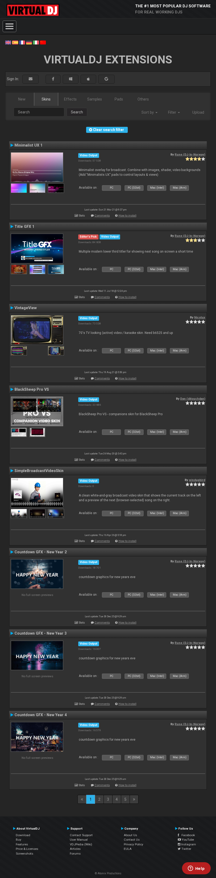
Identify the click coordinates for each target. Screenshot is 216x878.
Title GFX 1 (24, 226)
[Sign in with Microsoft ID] (70, 79)
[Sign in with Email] (30, 79)
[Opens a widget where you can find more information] (196, 868)
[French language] (22, 42)
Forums (75, 853)
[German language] (29, 42)
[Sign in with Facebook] (53, 79)
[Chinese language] (43, 42)
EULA (128, 849)
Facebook (187, 835)
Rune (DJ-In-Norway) (190, 154)
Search (77, 112)
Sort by (148, 112)
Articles (75, 849)
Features (22, 844)
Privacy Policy (133, 844)
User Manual (79, 839)
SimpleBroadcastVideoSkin (38, 471)
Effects (70, 99)
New (22, 99)
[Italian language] (36, 42)
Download (23, 835)
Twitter (186, 849)
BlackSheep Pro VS (31, 389)
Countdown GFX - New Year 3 (40, 633)
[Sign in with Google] (106, 79)
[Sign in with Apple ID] (88, 79)
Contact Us (132, 839)
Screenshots (24, 853)
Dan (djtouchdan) (192, 398)
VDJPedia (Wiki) (81, 844)
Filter (172, 112)
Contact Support (81, 835)
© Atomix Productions (108, 873)
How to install (127, 215)
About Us (130, 835)
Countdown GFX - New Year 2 (40, 552)
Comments (102, 215)
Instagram (188, 844)
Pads (119, 99)
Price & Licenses (27, 849)
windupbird (197, 480)
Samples (94, 99)
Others (143, 99)
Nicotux (199, 317)
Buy (18, 839)
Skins (46, 99)
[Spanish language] (15, 42)
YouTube (187, 839)
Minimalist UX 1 (28, 145)
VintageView (25, 308)
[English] (8, 42)
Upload (198, 112)
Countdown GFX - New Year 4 (40, 715)
